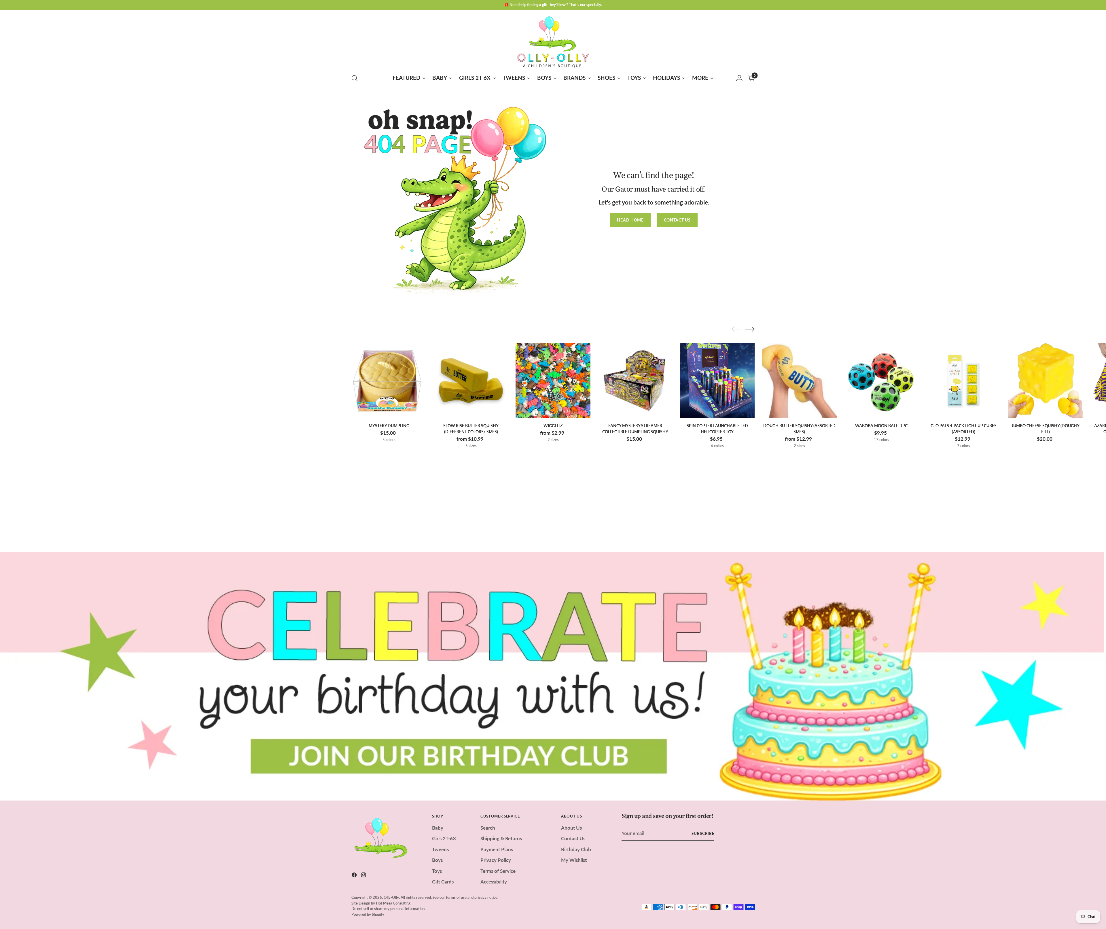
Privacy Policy (495, 860)
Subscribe (703, 833)
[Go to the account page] (739, 78)
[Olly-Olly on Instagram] (364, 876)
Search (487, 828)
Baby (437, 828)
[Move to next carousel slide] (750, 329)
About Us (571, 828)
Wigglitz (553, 425)
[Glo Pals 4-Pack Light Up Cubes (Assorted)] (963, 380)
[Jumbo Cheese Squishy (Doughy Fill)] (1045, 380)
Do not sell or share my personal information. (388, 908)
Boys (437, 860)
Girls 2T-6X (444, 838)
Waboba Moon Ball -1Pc (881, 425)
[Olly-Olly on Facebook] (354, 876)
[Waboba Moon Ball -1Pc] (881, 380)
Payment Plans (496, 849)
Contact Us (573, 838)
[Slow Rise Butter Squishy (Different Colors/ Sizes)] (470, 380)
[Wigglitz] (553, 380)
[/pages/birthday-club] (553, 676)
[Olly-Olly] (553, 40)
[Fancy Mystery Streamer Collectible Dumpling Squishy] (635, 380)
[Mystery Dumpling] (388, 380)
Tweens (440, 849)
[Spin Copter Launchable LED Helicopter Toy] (717, 380)
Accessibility (493, 882)
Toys (437, 871)
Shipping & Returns (501, 838)
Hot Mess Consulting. (393, 903)
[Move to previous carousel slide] (736, 329)
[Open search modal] (354, 78)
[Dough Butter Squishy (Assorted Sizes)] (799, 380)
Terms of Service (498, 871)
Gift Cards (443, 882)
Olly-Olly (391, 897)
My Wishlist (574, 860)
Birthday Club (576, 849)
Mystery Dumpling (389, 425)
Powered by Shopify (367, 914)
